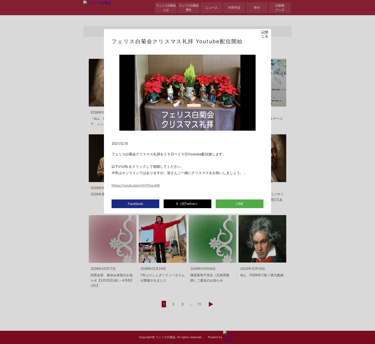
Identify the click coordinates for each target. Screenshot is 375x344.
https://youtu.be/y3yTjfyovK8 (136, 185)
